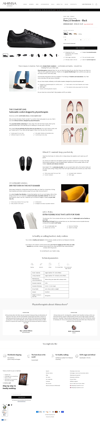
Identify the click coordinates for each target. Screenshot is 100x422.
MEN (37, 4)
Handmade (82, 357)
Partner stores (49, 373)
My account (48, 383)
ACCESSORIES (45, 4)
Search (47, 371)
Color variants (68, 30)
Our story (48, 377)
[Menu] (7, 405)
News (25, 4)
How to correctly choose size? (69, 43)
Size (64, 37)
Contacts (48, 381)
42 (80, 39)
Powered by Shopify (50, 416)
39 (69, 39)
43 (84, 39)
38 (65, 39)
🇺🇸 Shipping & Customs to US (76, 385)
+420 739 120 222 (86, 4)
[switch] (4, 415)
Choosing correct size (75, 371)
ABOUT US (60, 4)
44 (88, 39)
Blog (47, 375)
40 (73, 39)
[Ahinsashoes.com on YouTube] (9, 405)
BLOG (66, 4)
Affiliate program (74, 381)
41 (76, 39)
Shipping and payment (75, 375)
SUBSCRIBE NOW (21, 397)
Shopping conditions (74, 377)
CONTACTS (73, 4)
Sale (52, 4)
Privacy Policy (73, 379)
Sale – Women (70, 16)
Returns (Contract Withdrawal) (53, 385)
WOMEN (31, 4)
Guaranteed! (34, 360)
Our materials (49, 379)
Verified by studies (60, 357)
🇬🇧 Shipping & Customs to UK (76, 387)
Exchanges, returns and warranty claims (79, 373)
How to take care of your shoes (77, 383)
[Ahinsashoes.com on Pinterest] (11, 405)
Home (64, 16)
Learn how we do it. (22, 401)
